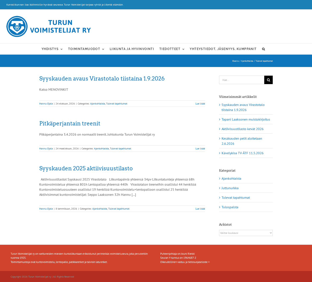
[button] (263, 49)
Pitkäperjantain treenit (69, 123)
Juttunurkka (230, 188)
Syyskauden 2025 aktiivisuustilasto (86, 168)
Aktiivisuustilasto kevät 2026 (243, 129)
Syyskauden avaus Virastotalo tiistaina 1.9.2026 (102, 78)
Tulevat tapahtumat (116, 103)
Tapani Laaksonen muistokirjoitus (246, 119)
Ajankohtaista (97, 103)
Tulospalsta (230, 207)
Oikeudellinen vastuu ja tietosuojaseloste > (185, 262)
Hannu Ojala (46, 103)
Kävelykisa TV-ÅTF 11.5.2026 (243, 153)
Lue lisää (200, 103)
